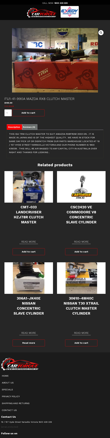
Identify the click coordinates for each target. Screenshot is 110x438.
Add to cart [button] (29, 251)
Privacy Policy (11, 396)
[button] (101, 32)
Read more (28, 342)
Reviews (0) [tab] (29, 127)
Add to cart (28, 112)
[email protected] (9, 427)
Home (5, 375)
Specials (7, 389)
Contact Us (9, 410)
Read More (28, 241)
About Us (8, 382)
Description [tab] (14, 127)
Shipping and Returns (16, 403)
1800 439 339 (61, 3)
